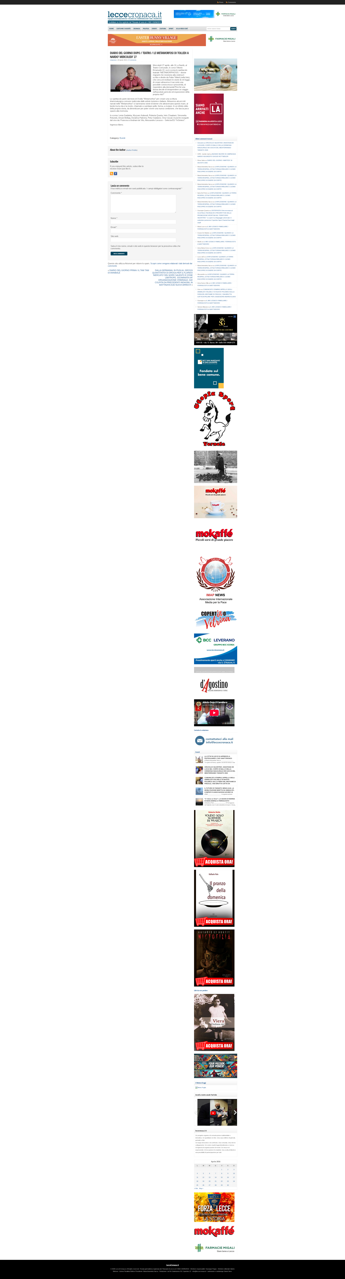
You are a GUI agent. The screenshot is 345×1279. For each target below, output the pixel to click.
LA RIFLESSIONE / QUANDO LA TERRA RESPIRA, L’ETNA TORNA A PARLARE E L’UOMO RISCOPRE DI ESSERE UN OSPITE (216, 169)
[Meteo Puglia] (200, 1087)
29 (221, 1185)
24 (234, 1181)
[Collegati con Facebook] (115, 173)
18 (197, 1181)
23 (228, 1181)
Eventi (154, 29)
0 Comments (132, 60)
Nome (114, 218)
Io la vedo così (182, 29)
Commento (116, 193)
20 (209, 1181)
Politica (146, 29)
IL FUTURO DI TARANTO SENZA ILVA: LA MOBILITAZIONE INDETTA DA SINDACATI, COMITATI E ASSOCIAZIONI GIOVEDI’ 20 (219, 790)
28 (215, 1185)
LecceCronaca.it (172, 1265)
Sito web (114, 236)
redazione (113, 60)
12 (203, 1177)
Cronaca (136, 29)
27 (209, 1185)
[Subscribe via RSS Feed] (111, 173)
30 (228, 1185)
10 (234, 1173)
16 (228, 1177)
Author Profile (132, 150)
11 (197, 1177)
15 (221, 1177)
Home (111, 29)
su (201, 143)
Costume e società (123, 29)
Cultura (163, 29)
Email (114, 227)
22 (221, 1181)
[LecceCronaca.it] (135, 23)
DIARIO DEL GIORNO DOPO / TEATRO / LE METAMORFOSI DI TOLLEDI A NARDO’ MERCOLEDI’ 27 (149, 55)
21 (215, 1181)
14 (215, 1177)
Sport (171, 29)
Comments (232, 2)
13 (209, 1177)
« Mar (196, 1188)
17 (234, 1177)
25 (197, 1185)
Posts (221, 2)
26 (203, 1185)
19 (203, 1181)
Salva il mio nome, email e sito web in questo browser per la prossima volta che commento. (145, 247)
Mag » (201, 1188)
